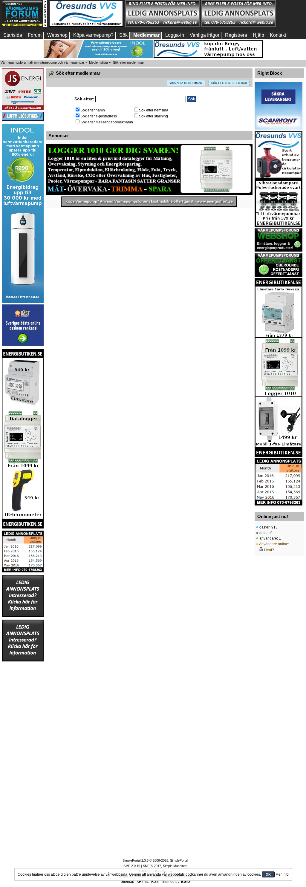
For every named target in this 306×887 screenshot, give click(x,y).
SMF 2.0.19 (131, 866)
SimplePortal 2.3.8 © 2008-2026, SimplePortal (155, 860)
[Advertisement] (23, 751)
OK (268, 874)
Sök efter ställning (153, 116)
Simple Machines (175, 866)
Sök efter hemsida (153, 110)
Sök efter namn (92, 110)
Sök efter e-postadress (98, 116)
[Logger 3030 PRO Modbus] (149, 169)
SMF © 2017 (152, 866)
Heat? (269, 550)
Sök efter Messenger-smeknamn (106, 122)
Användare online (273, 544)
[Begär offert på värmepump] (149, 201)
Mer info (282, 874)
